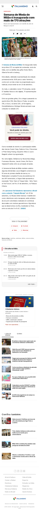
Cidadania (31, 503)
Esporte (25, 480)
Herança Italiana (11, 489)
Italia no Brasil (10, 492)
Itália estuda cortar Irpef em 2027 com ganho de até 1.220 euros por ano (21, 276)
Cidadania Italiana (11, 486)
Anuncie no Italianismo (11, 503)
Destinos (8, 483)
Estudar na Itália (28, 483)
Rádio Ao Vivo (27, 489)
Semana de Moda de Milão (12, 65)
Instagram (15, 226)
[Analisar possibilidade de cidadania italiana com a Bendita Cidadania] (19, 119)
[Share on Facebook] (13, 33)
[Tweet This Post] (17, 33)
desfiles (12, 238)
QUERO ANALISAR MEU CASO (19, 138)
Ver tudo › (31, 284)
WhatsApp (25, 230)
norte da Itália (30, 238)
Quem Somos (27, 492)
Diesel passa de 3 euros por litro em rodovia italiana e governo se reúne (21, 269)
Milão (23, 238)
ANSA (23, 208)
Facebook (25, 226)
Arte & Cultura (10, 477)
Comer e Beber (10, 480)
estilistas (18, 238)
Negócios (25, 486)
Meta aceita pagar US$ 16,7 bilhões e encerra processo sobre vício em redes (20, 256)
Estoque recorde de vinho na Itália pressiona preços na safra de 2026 (21, 262)
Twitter (15, 230)
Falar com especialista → (12, 324)
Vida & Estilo (26, 477)
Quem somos (23, 503)
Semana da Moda (7, 240)
